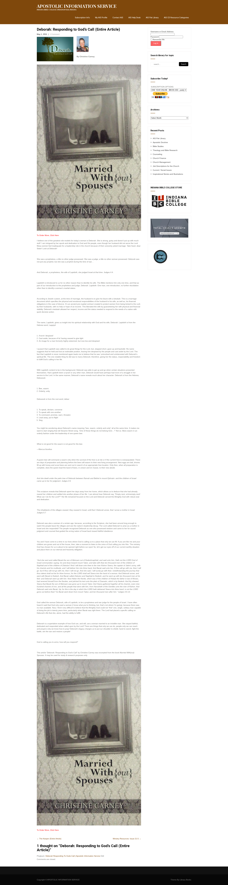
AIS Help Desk (134, 17)
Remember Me (158, 40)
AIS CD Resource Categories (176, 17)
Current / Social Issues (162, 170)
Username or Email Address (162, 32)
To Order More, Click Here (48, 235)
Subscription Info (82, 17)
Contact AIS (118, 17)
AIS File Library (152, 17)
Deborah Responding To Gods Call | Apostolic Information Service (73, 856)
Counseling (157, 154)
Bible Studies (158, 146)
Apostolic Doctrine (160, 142)
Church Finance (159, 158)
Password (155, 37)
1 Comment (55, 34)
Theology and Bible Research (165, 150)
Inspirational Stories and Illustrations (168, 174)
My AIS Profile (101, 17)
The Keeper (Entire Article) (49, 839)
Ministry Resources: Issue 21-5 (127, 839)
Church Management (161, 162)
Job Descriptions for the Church (166, 166)
